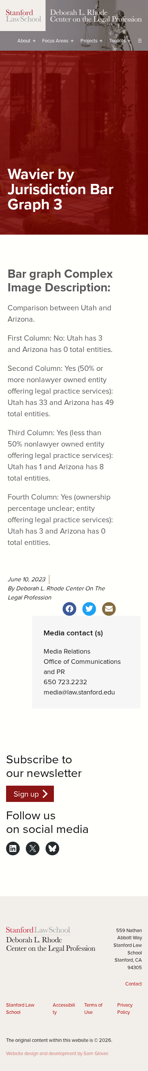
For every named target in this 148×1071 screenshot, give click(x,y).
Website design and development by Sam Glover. (57, 1053)
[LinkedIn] (13, 848)
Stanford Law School (20, 1008)
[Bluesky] (52, 848)
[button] (69, 609)
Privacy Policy (124, 1008)
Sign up (26, 793)
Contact (133, 983)
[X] (32, 848)
